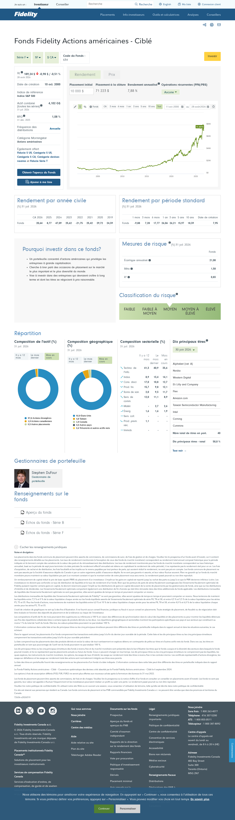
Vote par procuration (121, 758)
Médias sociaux (157, 760)
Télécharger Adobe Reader (86, 755)
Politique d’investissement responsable (125, 766)
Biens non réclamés (160, 754)
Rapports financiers (121, 752)
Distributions (156, 781)
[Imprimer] (211, 24)
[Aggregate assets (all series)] (41, 105)
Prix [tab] (112, 75)
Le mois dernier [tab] (35, 356)
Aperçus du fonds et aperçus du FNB (121, 723)
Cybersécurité (156, 766)
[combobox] (22, 57)
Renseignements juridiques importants (164, 717)
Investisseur (41, 4)
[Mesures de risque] (169, 242)
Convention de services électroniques (162, 739)
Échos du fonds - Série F (45, 533)
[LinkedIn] (18, 711)
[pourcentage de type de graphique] (85, 106)
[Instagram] (53, 711)
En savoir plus (200, 799)
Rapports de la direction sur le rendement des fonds (125, 744)
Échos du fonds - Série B (45, 523)
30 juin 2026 (183, 349)
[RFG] (24, 115)
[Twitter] (30, 711)
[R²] (128, 276)
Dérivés (114, 774)
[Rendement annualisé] (158, 83)
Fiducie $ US (24, 153)
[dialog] (117, 803)
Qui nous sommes (81, 708)
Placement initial (81, 85)
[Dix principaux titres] (206, 340)
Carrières (76, 721)
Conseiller (62, 4)
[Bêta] (131, 268)
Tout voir (178, 450)
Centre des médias (81, 727)
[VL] (21, 72)
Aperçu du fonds (38, 513)
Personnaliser (128, 808)
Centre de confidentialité (163, 731)
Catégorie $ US (42, 153)
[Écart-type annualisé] (149, 260)
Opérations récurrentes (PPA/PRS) (184, 85)
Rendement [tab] (85, 75)
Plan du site (77, 748)
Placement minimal (121, 781)
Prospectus (116, 715)
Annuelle (55, 128)
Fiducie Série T (38, 161)
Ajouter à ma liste (41, 182)
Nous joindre (78, 715)
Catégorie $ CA (26, 157)
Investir (212, 56)
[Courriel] (219, 24)
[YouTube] (41, 711)
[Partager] (204, 24)
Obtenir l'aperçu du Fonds (39, 172)
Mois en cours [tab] (50, 356)
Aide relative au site (82, 742)
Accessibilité (156, 748)
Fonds (95, 107)
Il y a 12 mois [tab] (20, 356)
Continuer (104, 808)
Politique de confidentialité (164, 725)
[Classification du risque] (176, 293)
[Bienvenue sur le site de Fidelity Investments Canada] (26, 14)
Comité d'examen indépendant (120, 733)
